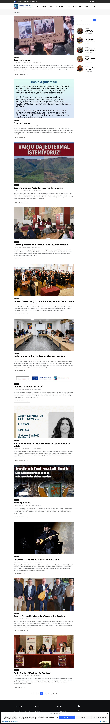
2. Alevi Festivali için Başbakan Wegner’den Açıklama (40, 616)
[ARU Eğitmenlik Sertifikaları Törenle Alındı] (80, 40)
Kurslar (67, 6)
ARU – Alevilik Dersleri (77, 6)
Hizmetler (51, 6)
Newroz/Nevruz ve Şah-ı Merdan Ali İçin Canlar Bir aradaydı (44, 301)
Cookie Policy (4, 721)
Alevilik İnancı (59, 6)
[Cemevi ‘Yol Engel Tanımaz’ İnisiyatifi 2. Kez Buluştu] (80, 50)
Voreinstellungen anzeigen (100, 717)
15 (53, 693)
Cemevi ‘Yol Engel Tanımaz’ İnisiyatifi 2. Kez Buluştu (90, 51)
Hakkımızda (43, 6)
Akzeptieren (67, 717)
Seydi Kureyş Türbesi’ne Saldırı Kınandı (31, 1)
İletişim (93, 6)
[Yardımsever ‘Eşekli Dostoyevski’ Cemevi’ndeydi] (80, 68)
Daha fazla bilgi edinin (20, 74)
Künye (78, 710)
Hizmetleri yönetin (103, 721)
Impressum (16, 721)
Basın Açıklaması (22, 60)
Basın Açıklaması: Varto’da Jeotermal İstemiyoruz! (38, 188)
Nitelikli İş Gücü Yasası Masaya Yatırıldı (89, 32)
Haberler (87, 28)
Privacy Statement (10, 721)
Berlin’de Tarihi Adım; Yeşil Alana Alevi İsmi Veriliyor (39, 356)
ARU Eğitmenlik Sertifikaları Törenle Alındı (90, 41)
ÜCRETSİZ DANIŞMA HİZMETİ (28, 387)
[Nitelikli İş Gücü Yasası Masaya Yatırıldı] (80, 31)
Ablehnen (83, 717)
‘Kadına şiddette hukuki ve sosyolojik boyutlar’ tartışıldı (41, 245)
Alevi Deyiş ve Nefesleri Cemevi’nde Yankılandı (36, 560)
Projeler (87, 6)
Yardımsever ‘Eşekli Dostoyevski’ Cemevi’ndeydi (90, 69)
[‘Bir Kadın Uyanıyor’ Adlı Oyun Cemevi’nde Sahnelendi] (80, 59)
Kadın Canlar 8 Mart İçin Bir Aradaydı (32, 673)
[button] (107, 713)
